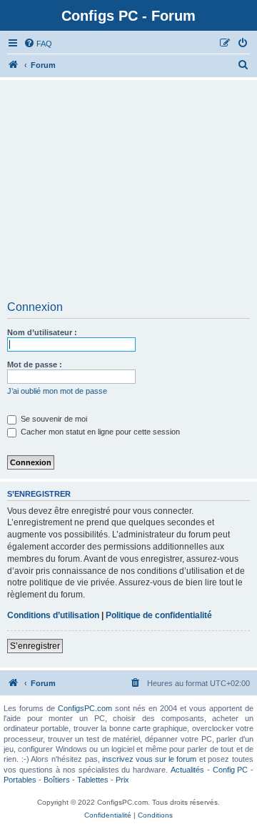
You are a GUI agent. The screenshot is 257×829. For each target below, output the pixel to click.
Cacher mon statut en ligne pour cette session (99, 431)
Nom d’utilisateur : (42, 332)
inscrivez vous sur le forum (149, 759)
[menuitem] (38, 43)
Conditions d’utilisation (53, 615)
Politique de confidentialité (159, 615)
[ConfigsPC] (13, 65)
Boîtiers (57, 779)
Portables (20, 779)
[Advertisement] (128, 195)
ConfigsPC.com (85, 708)
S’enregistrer (35, 646)
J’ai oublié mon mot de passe (57, 391)
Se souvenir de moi (53, 418)
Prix (122, 779)
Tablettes (93, 779)
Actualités (187, 769)
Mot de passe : (34, 364)
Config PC (230, 769)
